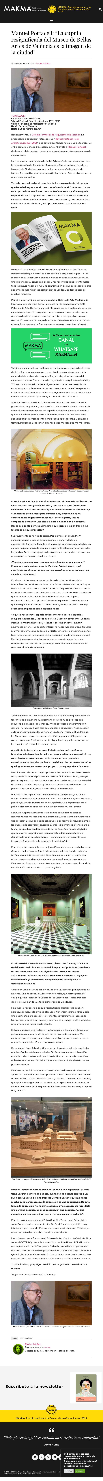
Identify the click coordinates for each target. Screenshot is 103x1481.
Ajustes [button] (69, 1471)
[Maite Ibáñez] (18, 1349)
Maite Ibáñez (43, 63)
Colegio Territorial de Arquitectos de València (56, 134)
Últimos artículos (26, 1338)
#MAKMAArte (18, 116)
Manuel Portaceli (77, 147)
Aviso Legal (27, 1473)
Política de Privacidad (12, 1473)
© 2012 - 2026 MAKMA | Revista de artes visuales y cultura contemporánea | (34, 1472)
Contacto (37, 1473)
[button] (100, 9)
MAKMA (46, 1347)
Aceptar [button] (79, 1471)
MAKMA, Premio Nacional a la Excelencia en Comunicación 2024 (74, 9)
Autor (15, 1338)
